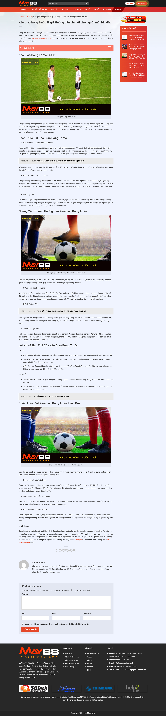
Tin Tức (118, 9)
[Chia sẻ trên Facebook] (58, 550)
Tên (23, 614)
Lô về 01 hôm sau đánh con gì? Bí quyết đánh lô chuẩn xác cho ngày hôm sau (137, 75)
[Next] (148, 690)
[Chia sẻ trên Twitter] (62, 550)
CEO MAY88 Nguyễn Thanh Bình (133, 670)
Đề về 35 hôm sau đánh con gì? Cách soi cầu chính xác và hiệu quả (137, 37)
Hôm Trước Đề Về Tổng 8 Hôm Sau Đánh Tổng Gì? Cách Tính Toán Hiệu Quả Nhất (137, 56)
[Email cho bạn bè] (66, 550)
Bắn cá (54, 9)
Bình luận (25, 594)
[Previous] (18, 690)
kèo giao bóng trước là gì (41, 38)
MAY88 (21, 17)
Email (54, 614)
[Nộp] (87, 3)
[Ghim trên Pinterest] (70, 550)
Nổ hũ (87, 9)
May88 (23, 9)
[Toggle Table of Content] (108, 48)
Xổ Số (96, 9)
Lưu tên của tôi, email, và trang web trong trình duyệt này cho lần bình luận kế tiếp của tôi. (57, 624)
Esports (77, 9)
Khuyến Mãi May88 (39, 9)
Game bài (107, 9)
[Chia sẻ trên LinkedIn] (74, 550)
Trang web (87, 614)
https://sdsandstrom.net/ (127, 666)
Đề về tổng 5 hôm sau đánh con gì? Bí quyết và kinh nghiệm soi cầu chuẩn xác (137, 47)
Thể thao (65, 9)
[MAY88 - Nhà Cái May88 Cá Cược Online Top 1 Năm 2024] (32, 3)
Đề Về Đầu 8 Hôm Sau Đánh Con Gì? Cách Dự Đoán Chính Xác (137, 65)
